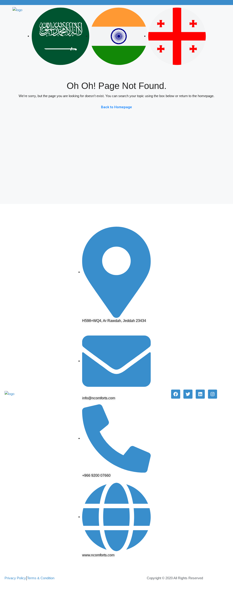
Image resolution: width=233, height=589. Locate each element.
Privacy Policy (15, 578)
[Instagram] (212, 394)
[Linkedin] (200, 394)
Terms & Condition (40, 578)
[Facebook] (175, 394)
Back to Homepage (116, 107)
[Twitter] (187, 394)
